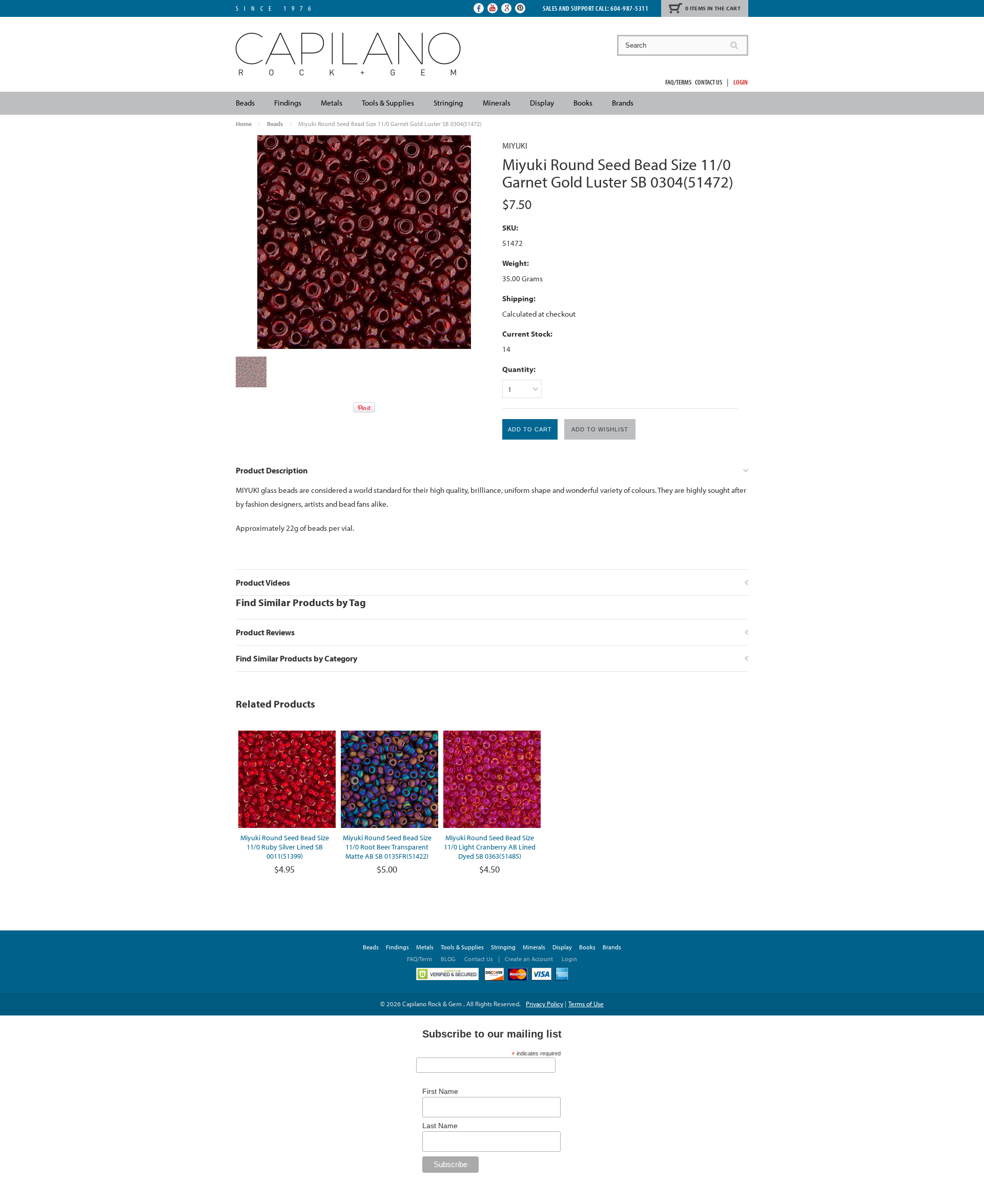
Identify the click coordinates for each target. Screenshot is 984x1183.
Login (740, 82)
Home (244, 124)
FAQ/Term (420, 959)
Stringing (448, 103)
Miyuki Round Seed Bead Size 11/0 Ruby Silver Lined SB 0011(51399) (284, 847)
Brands (622, 103)
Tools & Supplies (388, 103)
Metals (331, 103)
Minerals (496, 103)
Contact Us (708, 82)
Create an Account (529, 959)
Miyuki (514, 145)
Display (542, 103)
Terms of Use (586, 1004)
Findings (287, 103)
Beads (245, 103)
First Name (440, 1091)
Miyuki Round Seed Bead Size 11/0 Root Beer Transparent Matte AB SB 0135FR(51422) (387, 847)
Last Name (440, 1126)
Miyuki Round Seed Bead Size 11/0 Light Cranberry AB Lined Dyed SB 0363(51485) (490, 847)
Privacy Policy (544, 1004)
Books (582, 103)
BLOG (448, 959)
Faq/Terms (678, 82)
